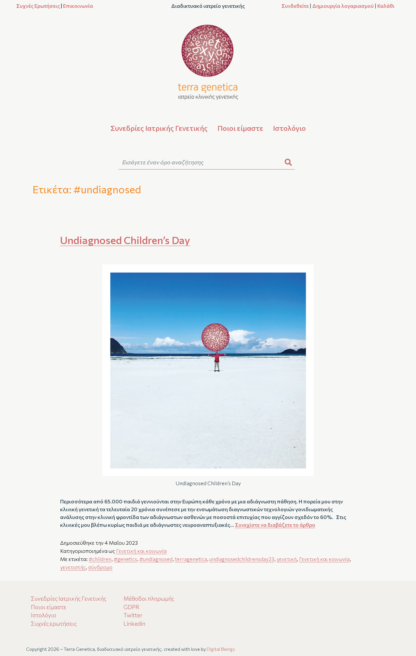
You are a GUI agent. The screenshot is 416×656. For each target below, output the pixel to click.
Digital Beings (221, 649)
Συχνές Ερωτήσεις (38, 6)
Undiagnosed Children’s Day (125, 239)
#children (100, 559)
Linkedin (134, 623)
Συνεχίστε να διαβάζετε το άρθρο (275, 525)
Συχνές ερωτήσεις (54, 623)
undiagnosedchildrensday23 (241, 559)
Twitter (133, 615)
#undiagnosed (156, 559)
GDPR (131, 606)
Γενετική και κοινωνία (141, 551)
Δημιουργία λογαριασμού (343, 6)
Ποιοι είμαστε (240, 128)
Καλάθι (386, 6)
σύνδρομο (100, 567)
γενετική (287, 559)
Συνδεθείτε (295, 6)
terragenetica (191, 559)
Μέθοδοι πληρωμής (149, 598)
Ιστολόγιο (289, 128)
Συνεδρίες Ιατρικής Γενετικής (159, 128)
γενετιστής (73, 567)
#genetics (125, 559)
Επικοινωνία (78, 6)
